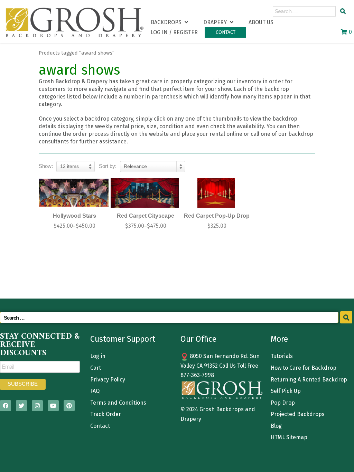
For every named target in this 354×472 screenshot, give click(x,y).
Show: (46, 166)
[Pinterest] (69, 405)
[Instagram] (37, 405)
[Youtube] (53, 405)
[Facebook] (5, 405)
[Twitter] (21, 405)
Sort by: (108, 166)
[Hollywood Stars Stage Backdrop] (74, 193)
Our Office (198, 339)
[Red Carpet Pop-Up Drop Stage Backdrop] (216, 193)
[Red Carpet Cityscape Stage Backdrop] (145, 193)
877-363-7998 (197, 375)
